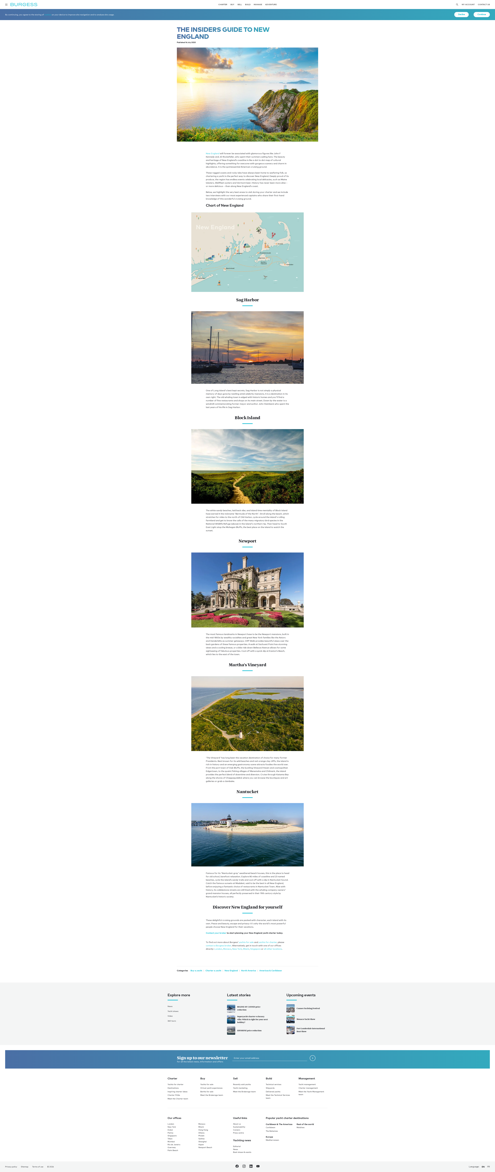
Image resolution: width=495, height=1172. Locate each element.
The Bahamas (272, 1131)
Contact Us (484, 4)
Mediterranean (272, 1140)
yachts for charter (268, 942)
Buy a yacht (196, 970)
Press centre (238, 1133)
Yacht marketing (240, 1088)
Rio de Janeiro (174, 1144)
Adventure (271, 4)
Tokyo (170, 1138)
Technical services (273, 1084)
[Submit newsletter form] (312, 1058)
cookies (47, 14)
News (170, 1006)
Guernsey (172, 1147)
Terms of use (37, 1167)
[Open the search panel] (457, 4)
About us (237, 1124)
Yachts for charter (175, 1084)
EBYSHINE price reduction (249, 1030)
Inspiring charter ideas (177, 1091)
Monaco (227, 949)
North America (248, 970)
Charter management (308, 1088)
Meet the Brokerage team (211, 1095)
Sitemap (24, 1167)
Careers (236, 1130)
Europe (269, 1137)
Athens (201, 1133)
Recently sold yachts (242, 1084)
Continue (481, 14)
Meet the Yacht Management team (311, 1093)
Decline (461, 14)
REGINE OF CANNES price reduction (248, 1008)
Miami (246, 949)
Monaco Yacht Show (306, 1019)
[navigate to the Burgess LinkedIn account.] (251, 1166)
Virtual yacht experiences (211, 1088)
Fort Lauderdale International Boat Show (311, 1030)
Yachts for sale (206, 1084)
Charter (222, 4)
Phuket (201, 1136)
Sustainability (239, 1127)
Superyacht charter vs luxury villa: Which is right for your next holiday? (252, 1019)
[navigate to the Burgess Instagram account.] (244, 1166)
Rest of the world (305, 1124)
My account (468, 4)
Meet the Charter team (178, 1099)
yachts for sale (246, 942)
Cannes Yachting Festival (308, 1008)
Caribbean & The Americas (279, 1124)
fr (488, 1166)
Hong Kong (203, 1130)
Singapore (255, 949)
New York (237, 949)
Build (248, 4)
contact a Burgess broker (218, 945)
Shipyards (270, 1088)
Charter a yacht (213, 970)
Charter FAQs (174, 1095)
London (218, 949)
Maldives (300, 1127)
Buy (232, 4)
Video (170, 1016)
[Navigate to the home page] (24, 4)
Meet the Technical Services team (278, 1096)
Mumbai (171, 1141)
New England (212, 153)
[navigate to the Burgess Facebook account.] (237, 1166)
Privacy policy (11, 1167)
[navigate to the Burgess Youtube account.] (258, 1166)
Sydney (201, 1138)
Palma (170, 1133)
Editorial (237, 1146)
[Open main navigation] (6, 4)
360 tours (172, 1021)
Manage (258, 4)
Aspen (201, 1144)
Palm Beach (173, 1150)
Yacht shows (173, 1011)
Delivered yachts (273, 1091)
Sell (239, 4)
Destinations (173, 1088)
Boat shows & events (242, 1152)
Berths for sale (206, 1091)
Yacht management (307, 1084)
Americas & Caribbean (270, 970)
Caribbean (270, 1127)
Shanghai (202, 1141)
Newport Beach (205, 1147)
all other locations (273, 949)
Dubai (170, 1130)
